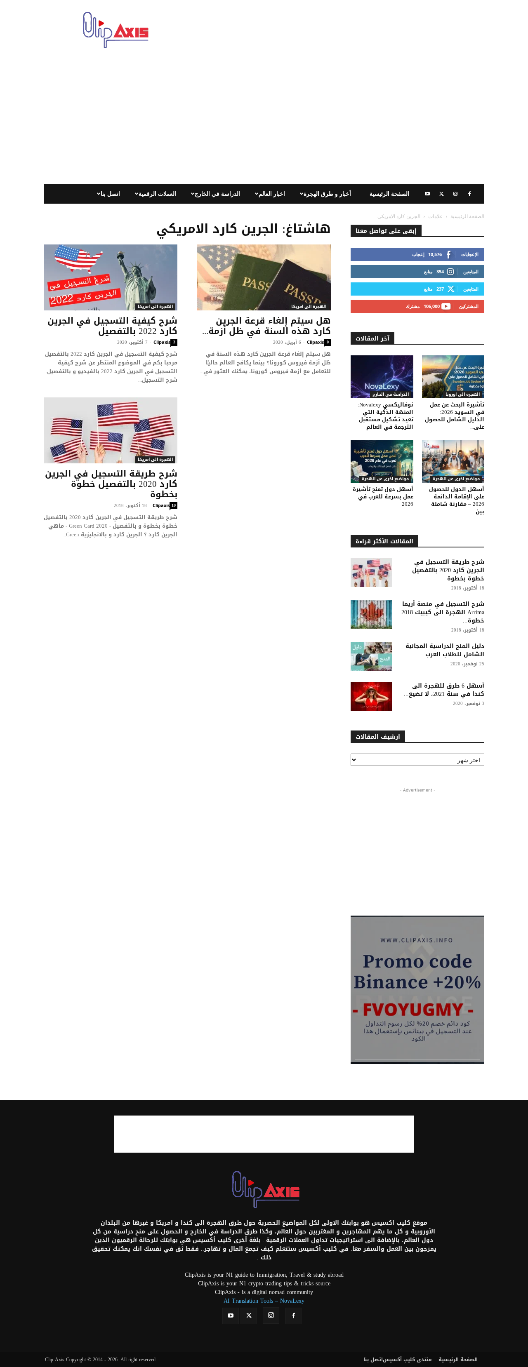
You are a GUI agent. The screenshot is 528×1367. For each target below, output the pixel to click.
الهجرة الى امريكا (155, 306)
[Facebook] (469, 194)
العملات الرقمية (157, 193)
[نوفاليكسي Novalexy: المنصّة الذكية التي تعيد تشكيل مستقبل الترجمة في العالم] (382, 376)
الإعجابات (469, 254)
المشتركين (468, 306)
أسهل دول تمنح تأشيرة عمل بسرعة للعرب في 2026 (383, 496)
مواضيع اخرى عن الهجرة (385, 479)
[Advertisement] (334, 30)
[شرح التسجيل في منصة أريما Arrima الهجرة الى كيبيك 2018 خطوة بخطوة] (371, 614)
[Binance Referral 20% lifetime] (417, 990)
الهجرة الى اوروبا (463, 394)
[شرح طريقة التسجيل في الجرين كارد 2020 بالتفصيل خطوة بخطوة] (110, 430)
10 (174, 505)
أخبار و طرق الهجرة (327, 193)
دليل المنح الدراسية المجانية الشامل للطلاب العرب (444, 650)
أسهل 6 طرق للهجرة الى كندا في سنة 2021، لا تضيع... (444, 690)
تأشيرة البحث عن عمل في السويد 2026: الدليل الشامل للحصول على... (454, 415)
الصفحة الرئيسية (389, 193)
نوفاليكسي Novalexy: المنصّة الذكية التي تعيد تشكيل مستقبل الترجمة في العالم (385, 415)
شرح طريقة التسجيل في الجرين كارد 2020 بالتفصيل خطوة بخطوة (111, 484)
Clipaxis (161, 342)
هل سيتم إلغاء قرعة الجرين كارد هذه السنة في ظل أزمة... (266, 325)
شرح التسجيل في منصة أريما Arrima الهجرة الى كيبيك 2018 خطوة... (442, 612)
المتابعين (470, 271)
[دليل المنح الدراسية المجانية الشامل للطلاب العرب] (371, 656)
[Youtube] (427, 194)
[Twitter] (441, 194)
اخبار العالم (272, 193)
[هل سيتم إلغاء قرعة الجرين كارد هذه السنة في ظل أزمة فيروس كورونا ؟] (264, 277)
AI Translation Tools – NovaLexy (264, 1300)
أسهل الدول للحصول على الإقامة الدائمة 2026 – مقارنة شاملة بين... (456, 500)
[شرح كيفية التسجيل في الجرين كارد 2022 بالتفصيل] (110, 277)
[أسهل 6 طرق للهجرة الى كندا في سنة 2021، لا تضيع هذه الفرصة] (371, 696)
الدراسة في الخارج (217, 193)
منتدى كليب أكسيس (407, 1359)
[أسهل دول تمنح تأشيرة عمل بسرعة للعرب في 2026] (382, 461)
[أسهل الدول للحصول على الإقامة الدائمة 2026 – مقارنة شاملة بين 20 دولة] (453, 461)
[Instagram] (455, 194)
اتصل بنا (110, 193)
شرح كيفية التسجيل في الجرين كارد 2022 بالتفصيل (112, 325)
